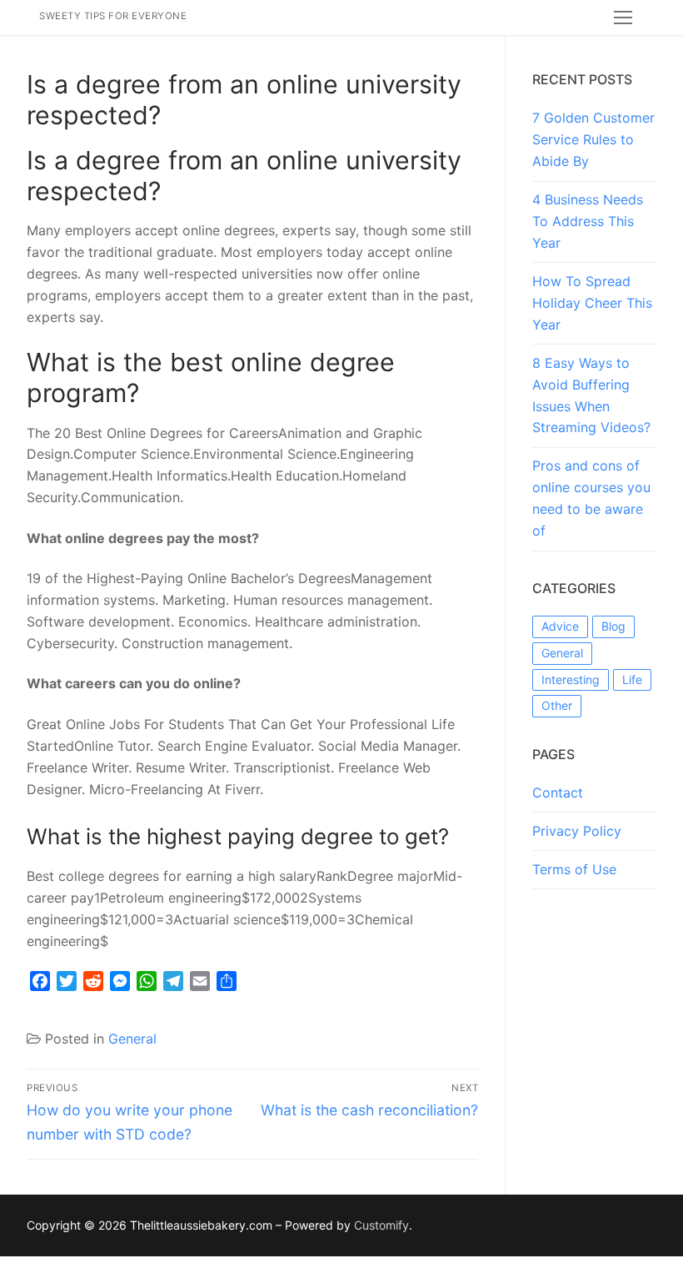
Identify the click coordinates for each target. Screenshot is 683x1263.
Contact (557, 792)
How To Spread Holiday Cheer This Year (592, 303)
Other (556, 705)
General (132, 1038)
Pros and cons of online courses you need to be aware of (591, 498)
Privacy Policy (576, 831)
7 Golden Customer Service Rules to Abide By (593, 139)
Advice (560, 626)
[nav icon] (623, 17)
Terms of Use (574, 869)
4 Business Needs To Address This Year (587, 221)
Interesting (570, 679)
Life (632, 679)
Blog (613, 626)
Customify (381, 1225)
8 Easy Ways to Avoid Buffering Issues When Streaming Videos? (591, 395)
